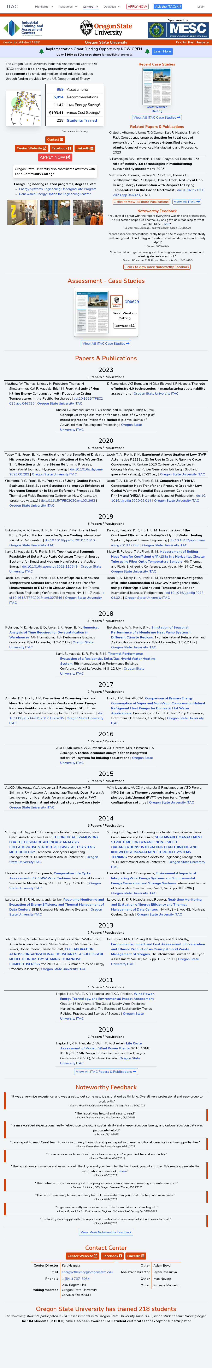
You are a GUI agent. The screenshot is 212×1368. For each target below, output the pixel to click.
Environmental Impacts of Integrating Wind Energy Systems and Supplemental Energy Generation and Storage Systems (153, 878)
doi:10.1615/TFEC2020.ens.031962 (68, 500)
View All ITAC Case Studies (155, 117)
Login (201, 7)
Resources (66, 7)
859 (60, 89)
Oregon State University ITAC (59, 403)
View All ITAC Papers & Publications (104, 1071)
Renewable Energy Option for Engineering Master (55, 194)
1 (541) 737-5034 (76, 1278)
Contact (53, 139)
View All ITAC (185, 202)
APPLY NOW (137, 6)
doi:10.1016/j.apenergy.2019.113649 (50, 566)
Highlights (41, 7)
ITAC (12, 6)
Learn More (162, 51)
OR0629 (131, 301)
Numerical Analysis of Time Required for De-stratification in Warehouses (54, 632)
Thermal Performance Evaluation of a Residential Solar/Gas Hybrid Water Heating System (107, 658)
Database (110, 7)
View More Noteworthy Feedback (106, 1232)
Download (123, 326)
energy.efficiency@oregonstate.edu (87, 1272)
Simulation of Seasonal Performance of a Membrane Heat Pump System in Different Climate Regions (151, 632)
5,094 (59, 97)
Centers (88, 7)
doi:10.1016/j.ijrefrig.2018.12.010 (70, 540)
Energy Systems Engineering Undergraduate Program (57, 189)
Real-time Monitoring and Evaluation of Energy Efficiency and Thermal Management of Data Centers (56, 904)
